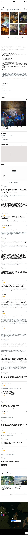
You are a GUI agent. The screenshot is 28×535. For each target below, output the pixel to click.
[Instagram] (4, 515)
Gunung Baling (17, 488)
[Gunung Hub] (26, 484)
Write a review (3, 465)
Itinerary (2, 99)
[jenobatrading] (12, 484)
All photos (24, 33)
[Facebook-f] (2, 515)
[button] (24, 1)
